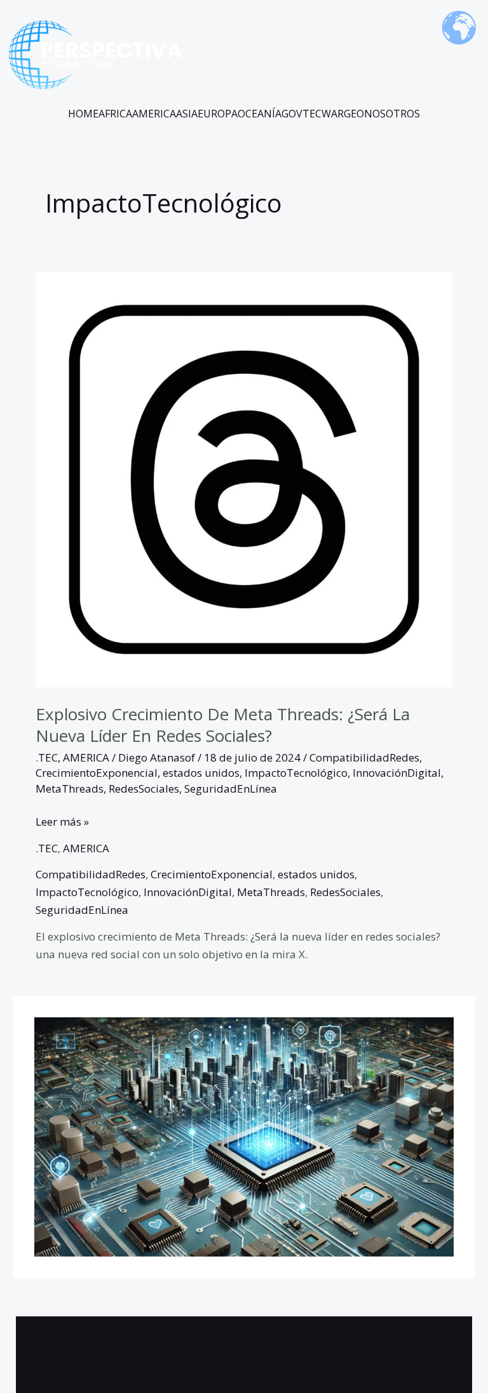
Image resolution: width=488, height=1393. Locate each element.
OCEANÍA (259, 114)
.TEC (47, 757)
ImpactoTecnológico (296, 772)
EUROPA (218, 114)
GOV (291, 114)
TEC (312, 114)
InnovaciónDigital (397, 772)
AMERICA (154, 114)
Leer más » (62, 821)
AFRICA (115, 114)
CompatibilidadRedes (364, 757)
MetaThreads (70, 788)
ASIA (187, 114)
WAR (333, 114)
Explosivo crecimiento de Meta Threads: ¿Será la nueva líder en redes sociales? (223, 725)
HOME (83, 114)
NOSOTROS (392, 114)
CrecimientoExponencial (97, 772)
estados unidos (201, 772)
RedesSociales (144, 788)
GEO (354, 114)
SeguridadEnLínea (230, 788)
